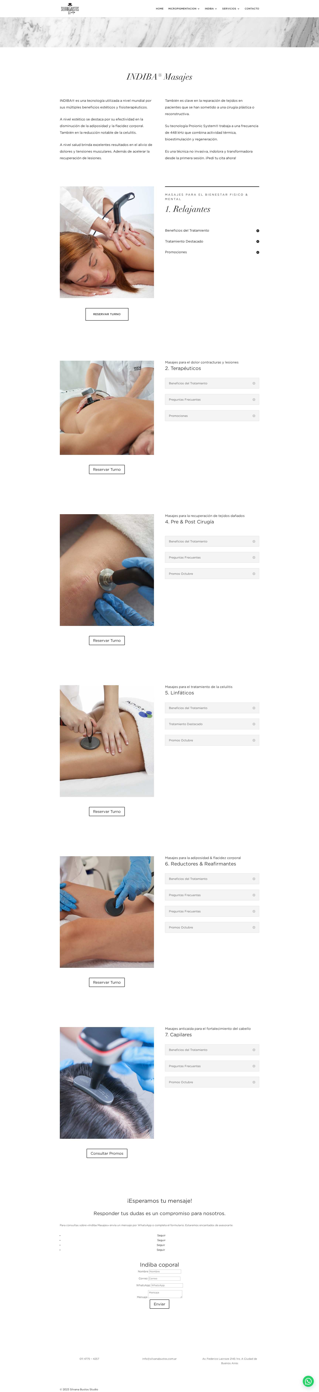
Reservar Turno (107, 314)
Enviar (159, 1304)
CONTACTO (252, 8)
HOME (160, 8)
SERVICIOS (229, 8)
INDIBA (209, 8)
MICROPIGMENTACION (182, 8)
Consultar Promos (107, 1153)
